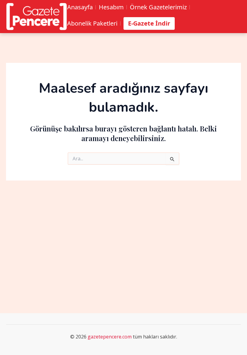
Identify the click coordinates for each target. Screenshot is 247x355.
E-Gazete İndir (149, 23)
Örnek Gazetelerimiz (158, 7)
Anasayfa (80, 7)
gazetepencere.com (110, 336)
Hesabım (111, 7)
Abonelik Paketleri (92, 23)
